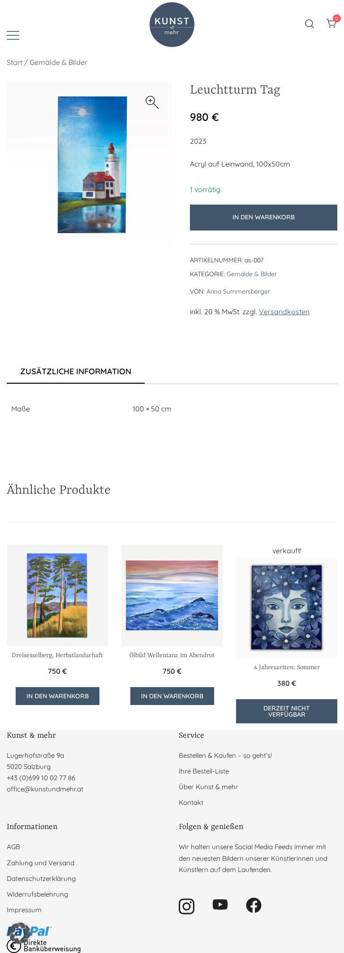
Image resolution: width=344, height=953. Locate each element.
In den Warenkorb (263, 217)
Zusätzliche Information (75, 371)
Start (14, 62)
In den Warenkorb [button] (57, 696)
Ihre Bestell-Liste (204, 771)
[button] (152, 102)
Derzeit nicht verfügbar (286, 711)
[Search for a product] (309, 23)
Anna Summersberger (238, 291)
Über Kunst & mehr (208, 786)
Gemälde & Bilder (58, 62)
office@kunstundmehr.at (45, 789)
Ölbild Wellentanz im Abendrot (172, 655)
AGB (13, 846)
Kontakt (191, 802)
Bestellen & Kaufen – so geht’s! (225, 755)
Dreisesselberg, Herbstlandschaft (57, 655)
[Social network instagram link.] (186, 904)
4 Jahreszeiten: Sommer (287, 667)
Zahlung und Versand (40, 863)
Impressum (24, 910)
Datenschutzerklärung (41, 878)
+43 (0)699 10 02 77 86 (41, 778)
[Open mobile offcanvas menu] (13, 35)
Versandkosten (284, 311)
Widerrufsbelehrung (37, 894)
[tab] (76, 372)
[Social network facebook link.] (254, 904)
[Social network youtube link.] (220, 904)
